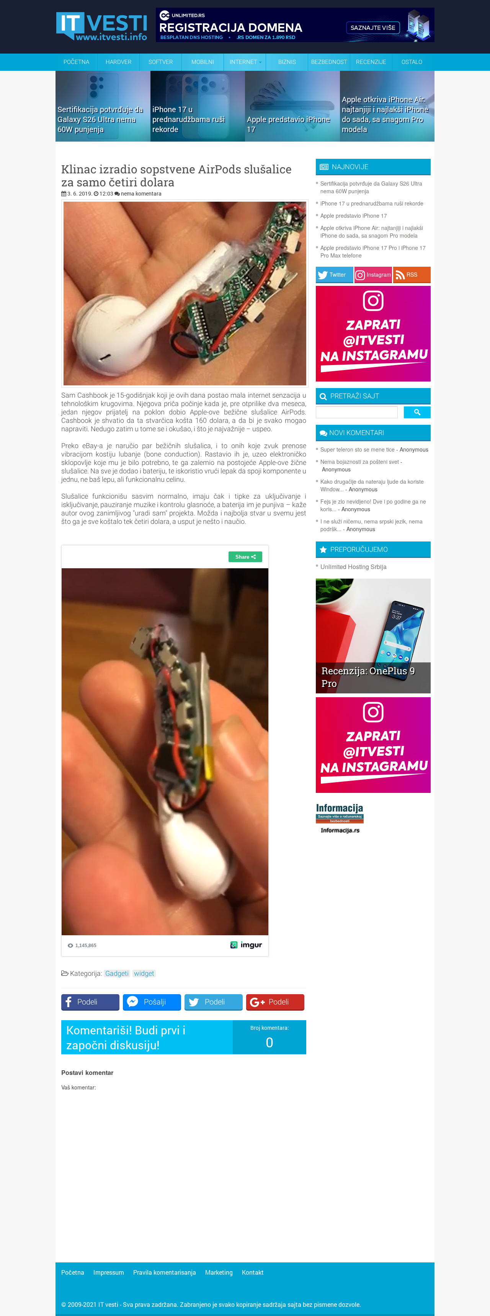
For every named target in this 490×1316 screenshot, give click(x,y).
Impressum (108, 1272)
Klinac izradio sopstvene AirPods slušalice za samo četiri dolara (176, 176)
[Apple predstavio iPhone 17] (292, 139)
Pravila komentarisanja (164, 1272)
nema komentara (141, 193)
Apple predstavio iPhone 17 (353, 215)
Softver (161, 62)
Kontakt (253, 1272)
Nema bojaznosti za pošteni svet (359, 461)
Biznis (287, 62)
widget (144, 973)
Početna (76, 62)
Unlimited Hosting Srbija (353, 566)
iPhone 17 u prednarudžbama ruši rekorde (371, 203)
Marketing (219, 1272)
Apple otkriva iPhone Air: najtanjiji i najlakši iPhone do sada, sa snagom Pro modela (371, 231)
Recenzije (371, 62)
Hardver (119, 62)
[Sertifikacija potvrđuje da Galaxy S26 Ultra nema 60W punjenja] (103, 139)
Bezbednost (329, 62)
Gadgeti (117, 973)
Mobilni (202, 62)
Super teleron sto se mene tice (357, 449)
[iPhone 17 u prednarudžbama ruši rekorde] (197, 139)
